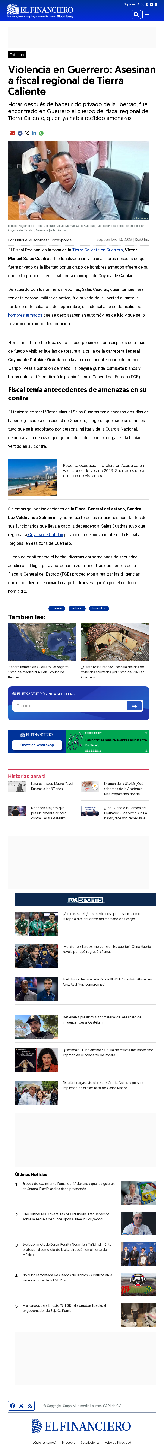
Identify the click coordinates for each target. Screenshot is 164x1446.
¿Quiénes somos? (44, 1443)
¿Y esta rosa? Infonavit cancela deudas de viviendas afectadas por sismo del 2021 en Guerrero (112, 672)
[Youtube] (152, 4)
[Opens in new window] (36, 924)
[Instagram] (148, 4)
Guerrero (57, 608)
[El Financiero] (40, 11)
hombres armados (25, 315)
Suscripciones (90, 1443)
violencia (77, 608)
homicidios (98, 608)
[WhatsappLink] (78, 741)
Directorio (68, 1443)
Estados (17, 55)
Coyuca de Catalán (45, 534)
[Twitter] (143, 4)
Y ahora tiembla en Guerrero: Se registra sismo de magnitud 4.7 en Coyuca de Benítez (38, 672)
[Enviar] (134, 705)
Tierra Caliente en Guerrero (97, 250)
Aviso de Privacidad (118, 1443)
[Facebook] (139, 4)
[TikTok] (157, 4)
